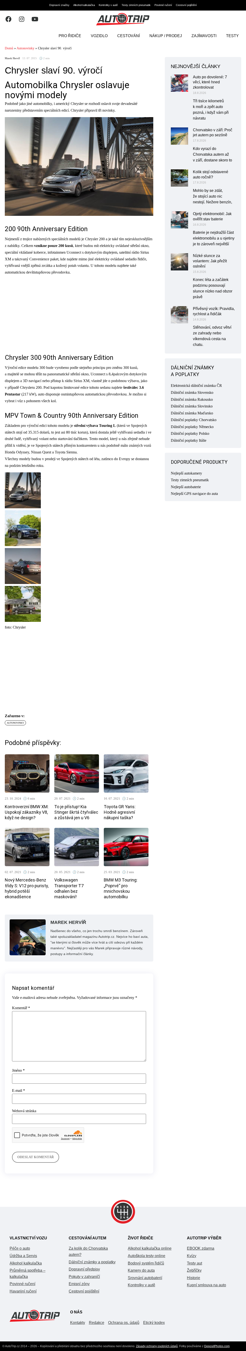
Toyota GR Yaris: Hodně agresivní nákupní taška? (119, 812)
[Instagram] (22, 19)
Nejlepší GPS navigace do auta (194, 494)
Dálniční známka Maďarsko (192, 413)
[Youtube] (35, 19)
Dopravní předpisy (84, 1269)
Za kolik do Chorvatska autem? (88, 1251)
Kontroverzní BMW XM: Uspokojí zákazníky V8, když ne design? (27, 812)
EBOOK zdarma (200, 1248)
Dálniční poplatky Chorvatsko (193, 420)
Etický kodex (154, 1323)
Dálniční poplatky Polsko (190, 433)
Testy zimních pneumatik (136, 5)
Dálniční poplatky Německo (192, 427)
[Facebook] (8, 19)
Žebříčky (194, 1270)
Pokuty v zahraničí (84, 1277)
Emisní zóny (79, 1284)
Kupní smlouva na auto (206, 1285)
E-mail (18, 1091)
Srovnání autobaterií (145, 1278)
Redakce (96, 1323)
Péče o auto (20, 1248)
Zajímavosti (203, 36)
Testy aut (194, 1263)
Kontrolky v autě (108, 5)
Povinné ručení (163, 5)
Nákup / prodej (165, 36)
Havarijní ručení (23, 1291)
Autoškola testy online (146, 1256)
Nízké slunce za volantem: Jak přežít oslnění (210, 261)
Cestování (128, 36)
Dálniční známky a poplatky (92, 1262)
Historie (193, 1278)
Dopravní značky (59, 5)
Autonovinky (25, 48)
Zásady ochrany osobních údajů (157, 1346)
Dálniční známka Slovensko (192, 392)
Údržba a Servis (23, 1256)
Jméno (18, 1070)
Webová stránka (24, 1111)
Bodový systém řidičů (146, 1263)
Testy (232, 36)
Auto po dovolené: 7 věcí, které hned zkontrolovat (210, 82)
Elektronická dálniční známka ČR (196, 386)
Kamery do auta (141, 1270)
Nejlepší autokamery (186, 473)
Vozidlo (99, 36)
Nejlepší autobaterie (186, 487)
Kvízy (191, 1256)
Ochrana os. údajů (123, 1323)
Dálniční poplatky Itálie (188, 440)
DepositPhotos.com (217, 1346)
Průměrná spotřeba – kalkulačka (27, 1273)
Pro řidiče (70, 36)
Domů (9, 48)
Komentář (21, 1008)
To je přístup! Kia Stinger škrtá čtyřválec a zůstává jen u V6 (76, 812)
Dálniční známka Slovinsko (192, 406)
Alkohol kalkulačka (84, 5)
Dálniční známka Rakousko (192, 399)
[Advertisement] (79, 312)
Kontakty (77, 1323)
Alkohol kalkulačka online (150, 1248)
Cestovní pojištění (186, 5)
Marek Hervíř (12, 58)
